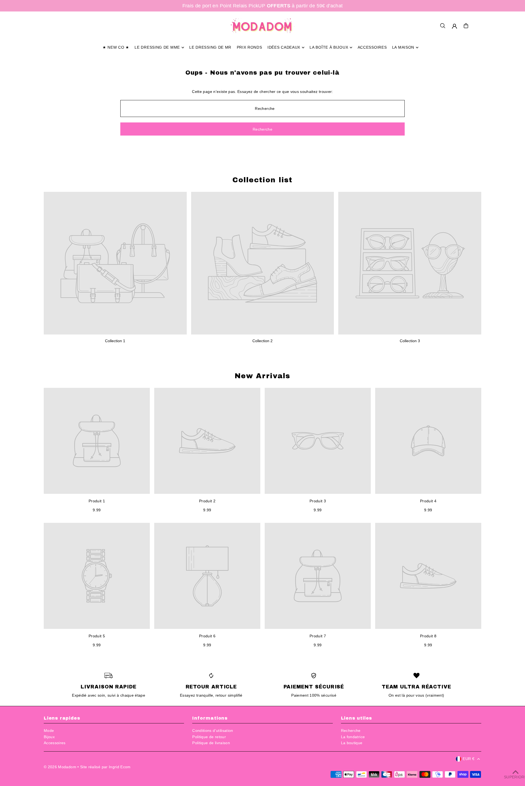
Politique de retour (209, 737)
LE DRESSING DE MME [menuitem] (157, 47)
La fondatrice (353, 737)
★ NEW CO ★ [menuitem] (116, 47)
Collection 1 (115, 341)
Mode (49, 730)
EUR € (468, 758)
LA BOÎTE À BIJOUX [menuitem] (329, 47)
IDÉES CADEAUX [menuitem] (283, 47)
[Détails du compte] (454, 26)
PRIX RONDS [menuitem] (249, 47)
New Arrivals (262, 376)
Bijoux (49, 737)
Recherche (351, 730)
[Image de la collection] (115, 263)
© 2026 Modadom (60, 767)
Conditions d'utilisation (212, 730)
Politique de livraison (211, 743)
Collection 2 (262, 341)
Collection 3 (410, 341)
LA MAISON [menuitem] (403, 47)
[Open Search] (442, 25)
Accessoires (55, 743)
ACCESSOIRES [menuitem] (372, 47)
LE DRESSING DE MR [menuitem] (210, 47)
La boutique (352, 743)
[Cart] (466, 25)
